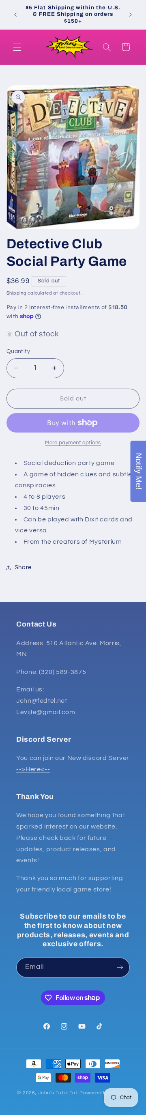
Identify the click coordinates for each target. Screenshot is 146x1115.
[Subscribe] (120, 967)
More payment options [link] (73, 443)
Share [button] (23, 567)
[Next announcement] (131, 15)
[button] (17, 47)
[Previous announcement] (15, 15)
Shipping (16, 293)
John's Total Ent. (58, 1093)
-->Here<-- (33, 769)
